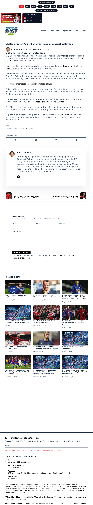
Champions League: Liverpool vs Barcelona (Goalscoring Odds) (74, 322)
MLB (33, 6)
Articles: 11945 (22, 181)
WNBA (47, 6)
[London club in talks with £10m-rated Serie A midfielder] (18, 312)
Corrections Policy (34, 450)
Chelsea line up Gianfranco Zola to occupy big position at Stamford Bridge (74, 372)
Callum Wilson (12, 68)
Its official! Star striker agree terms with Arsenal (45, 321)
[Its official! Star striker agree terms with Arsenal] (46, 312)
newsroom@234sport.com (19, 462)
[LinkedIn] (76, 140)
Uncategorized (55, 441)
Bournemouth (69, 66)
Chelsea (64, 56)
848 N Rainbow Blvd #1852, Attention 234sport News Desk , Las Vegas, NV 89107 (42, 473)
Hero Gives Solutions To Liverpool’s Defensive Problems (46, 296)
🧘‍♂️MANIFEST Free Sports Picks (46, 10)
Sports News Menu (70, 31)
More (84, 31)
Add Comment (18, 231)
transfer (73, 58)
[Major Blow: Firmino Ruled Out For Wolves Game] (18, 338)
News (39, 441)
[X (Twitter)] (36, 140)
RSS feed (7, 450)
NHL (40, 6)
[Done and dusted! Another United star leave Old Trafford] (46, 338)
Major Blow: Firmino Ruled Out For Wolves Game (17, 347)
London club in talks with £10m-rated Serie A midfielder (17, 321)
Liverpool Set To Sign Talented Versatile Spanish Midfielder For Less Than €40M (17, 372)
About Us (23, 450)
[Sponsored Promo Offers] (11, 18)
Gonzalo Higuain (27, 128)
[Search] (20, 30)
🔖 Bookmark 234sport (47, 2)
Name (38, 223)
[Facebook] (16, 140)
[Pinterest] (56, 140)
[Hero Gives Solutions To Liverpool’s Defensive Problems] (46, 287)
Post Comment (21, 252)
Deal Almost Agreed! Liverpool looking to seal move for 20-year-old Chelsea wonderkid (74, 297)
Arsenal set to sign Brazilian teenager (74, 347)
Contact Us (59, 450)
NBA (21, 6)
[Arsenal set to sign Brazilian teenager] (75, 338)
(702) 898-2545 (14, 467)
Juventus (64, 115)
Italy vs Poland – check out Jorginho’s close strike (16, 296)
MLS (65, 6)
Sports (46, 441)
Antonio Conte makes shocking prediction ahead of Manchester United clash (46, 372)
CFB (53, 6)
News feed (15, 450)
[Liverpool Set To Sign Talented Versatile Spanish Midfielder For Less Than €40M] (18, 362)
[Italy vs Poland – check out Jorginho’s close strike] (18, 287)
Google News (13, 478)
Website (62, 223)
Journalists (42, 31)
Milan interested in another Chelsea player (31, 84)
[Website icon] (18, 176)
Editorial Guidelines (47, 450)
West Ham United (43, 102)
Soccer (25, 53)
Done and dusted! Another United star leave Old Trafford (45, 347)
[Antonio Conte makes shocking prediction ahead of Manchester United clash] (46, 362)
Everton (60, 102)
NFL (27, 6)
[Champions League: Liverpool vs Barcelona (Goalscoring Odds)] (75, 312)
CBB (59, 6)
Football (17, 53)
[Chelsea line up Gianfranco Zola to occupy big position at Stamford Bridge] (75, 362)
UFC (82, 441)
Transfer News (37, 53)
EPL (71, 6)
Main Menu (55, 31)
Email (15, 223)
